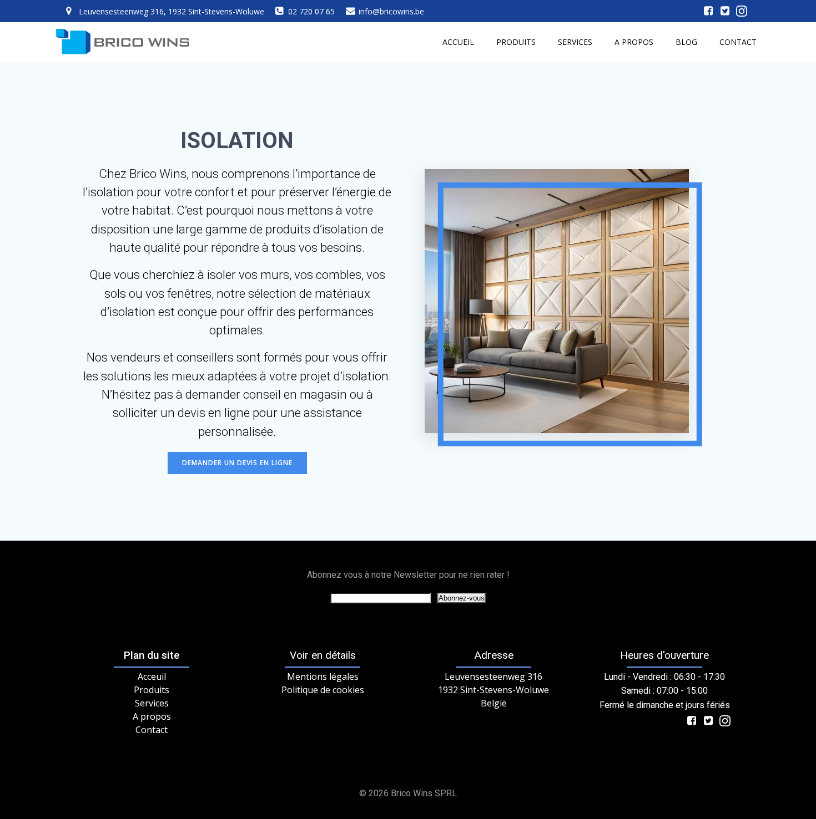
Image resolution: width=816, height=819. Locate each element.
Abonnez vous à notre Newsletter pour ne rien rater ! (408, 574)
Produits (516, 42)
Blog (686, 42)
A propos (633, 42)
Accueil (458, 42)
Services (575, 42)
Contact (738, 42)
